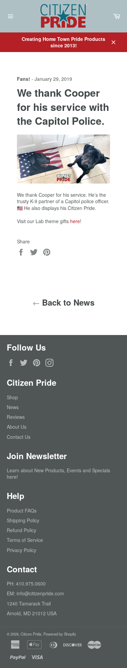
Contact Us (18, 436)
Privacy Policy (21, 550)
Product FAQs (22, 510)
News (13, 407)
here (74, 221)
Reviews (16, 416)
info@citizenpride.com (40, 593)
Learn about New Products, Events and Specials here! (58, 473)
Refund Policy (21, 530)
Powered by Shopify (59, 634)
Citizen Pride (31, 634)
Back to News (67, 302)
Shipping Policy (23, 520)
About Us (16, 426)
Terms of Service (25, 539)
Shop (12, 397)
